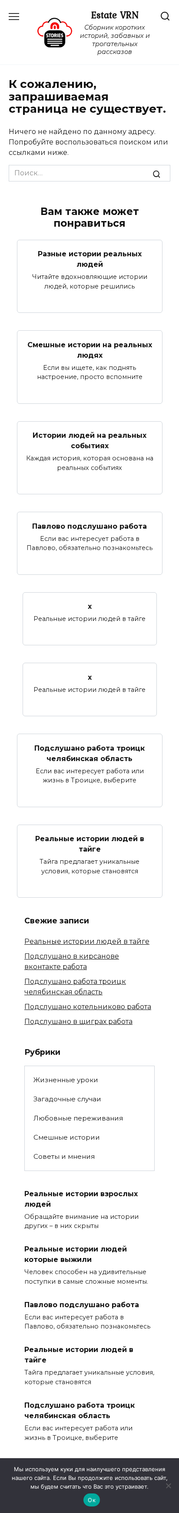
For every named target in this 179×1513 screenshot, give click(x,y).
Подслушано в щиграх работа (78, 1021)
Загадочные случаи (67, 1099)
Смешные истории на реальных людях (89, 349)
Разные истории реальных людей (90, 259)
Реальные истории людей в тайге (89, 844)
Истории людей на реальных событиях (89, 440)
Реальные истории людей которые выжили (75, 1254)
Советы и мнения (64, 1156)
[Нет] (168, 1485)
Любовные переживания (78, 1118)
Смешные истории (66, 1137)
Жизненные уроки (65, 1080)
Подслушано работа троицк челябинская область (89, 753)
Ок (92, 1499)
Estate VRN (115, 14)
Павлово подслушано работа (89, 526)
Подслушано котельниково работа (87, 1007)
